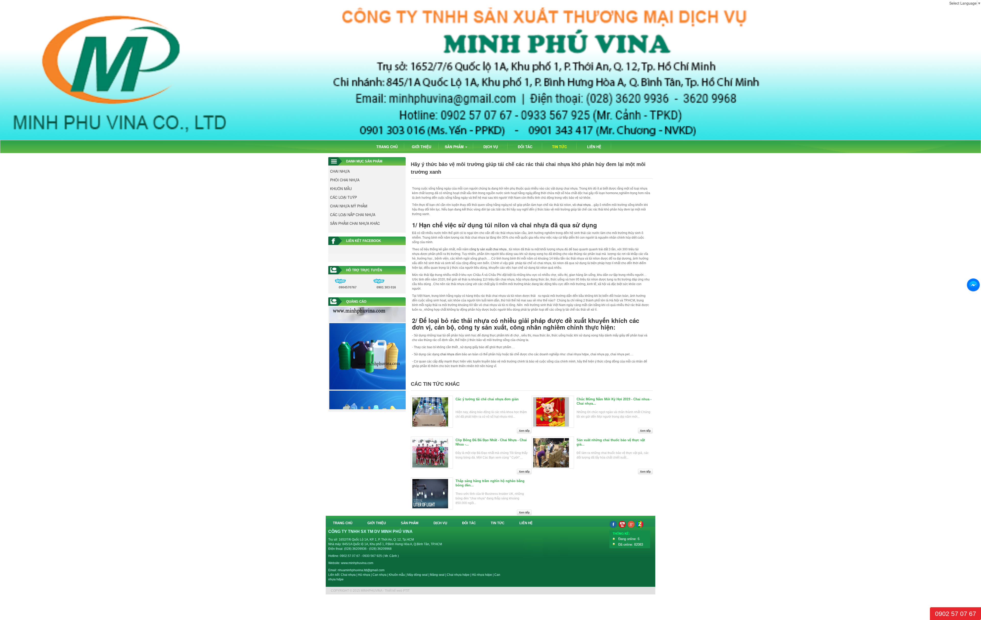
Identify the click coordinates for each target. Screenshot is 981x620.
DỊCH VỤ (490, 146)
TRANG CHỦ (387, 146)
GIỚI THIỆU (421, 146)
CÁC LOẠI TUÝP (343, 197)
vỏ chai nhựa (582, 205)
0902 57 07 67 (955, 613)
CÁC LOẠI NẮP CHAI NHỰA (352, 214)
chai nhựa (447, 354)
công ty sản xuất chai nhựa (488, 249)
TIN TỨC (559, 146)
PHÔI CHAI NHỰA (344, 179)
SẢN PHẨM (455, 146)
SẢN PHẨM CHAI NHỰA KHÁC (355, 223)
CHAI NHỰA (340, 171)
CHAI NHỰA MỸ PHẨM (348, 205)
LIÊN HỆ (594, 146)
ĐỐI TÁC (525, 146)
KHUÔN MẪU (341, 188)
